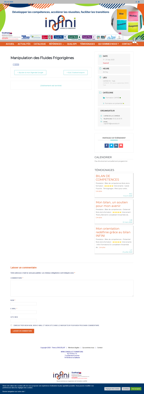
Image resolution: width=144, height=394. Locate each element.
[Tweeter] (111, 146)
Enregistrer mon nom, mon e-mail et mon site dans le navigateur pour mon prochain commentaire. (57, 325)
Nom (13, 300)
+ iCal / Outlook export (76, 73)
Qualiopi (72, 44)
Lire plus (99, 191)
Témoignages (87, 44)
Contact (127, 44)
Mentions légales (73, 348)
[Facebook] (136, 2)
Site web (14, 317)
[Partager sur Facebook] (107, 146)
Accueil (10, 44)
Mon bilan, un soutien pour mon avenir (112, 204)
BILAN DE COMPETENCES (107, 177)
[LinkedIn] (139, 2)
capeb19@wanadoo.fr (111, 124)
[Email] (121, 146)
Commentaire (17, 278)
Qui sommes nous (88, 348)
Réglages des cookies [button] (112, 389)
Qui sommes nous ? (108, 44)
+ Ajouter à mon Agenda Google (30, 73)
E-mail (14, 309)
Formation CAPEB (112, 98)
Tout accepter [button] (136, 389)
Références (55, 44)
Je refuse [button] (126, 389)
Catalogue (40, 44)
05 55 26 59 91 (117, 119)
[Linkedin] (116, 146)
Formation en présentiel (114, 103)
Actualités (24, 44)
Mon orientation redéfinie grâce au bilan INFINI (113, 232)
